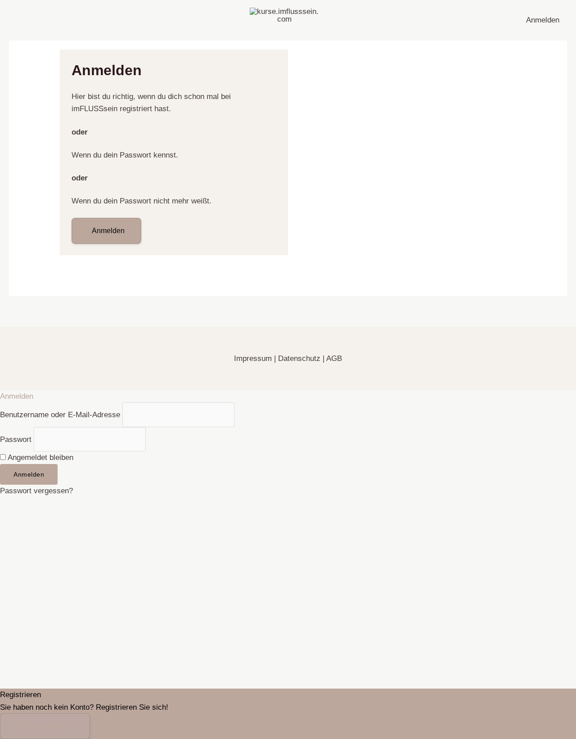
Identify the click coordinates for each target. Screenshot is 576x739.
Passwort (16, 439)
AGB (334, 358)
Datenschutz (299, 358)
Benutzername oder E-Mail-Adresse (60, 414)
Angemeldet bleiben (39, 457)
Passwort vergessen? (36, 491)
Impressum (254, 358)
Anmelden (542, 20)
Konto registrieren (45, 726)
